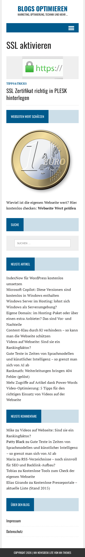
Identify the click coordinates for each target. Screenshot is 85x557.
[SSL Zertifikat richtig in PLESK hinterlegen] (42, 76)
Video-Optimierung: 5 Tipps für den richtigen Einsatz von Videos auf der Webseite (35, 394)
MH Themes (65, 553)
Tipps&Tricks (16, 83)
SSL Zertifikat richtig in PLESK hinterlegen (36, 94)
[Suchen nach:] (42, 242)
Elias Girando (17, 482)
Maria (11, 459)
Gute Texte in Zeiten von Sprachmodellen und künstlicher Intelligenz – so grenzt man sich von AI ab (41, 359)
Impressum (13, 520)
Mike (10, 430)
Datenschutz (14, 531)
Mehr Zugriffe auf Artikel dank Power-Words (42, 382)
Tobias (11, 470)
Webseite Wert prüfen (57, 208)
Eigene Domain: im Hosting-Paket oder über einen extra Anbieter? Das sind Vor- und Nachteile (42, 318)
